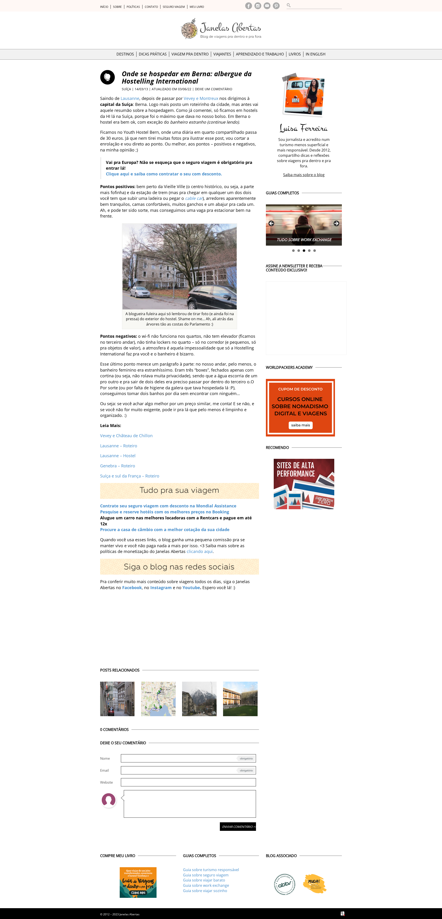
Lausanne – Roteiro (118, 445)
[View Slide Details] (304, 225)
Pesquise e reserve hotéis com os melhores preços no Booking (164, 512)
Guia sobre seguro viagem (206, 875)
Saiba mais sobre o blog (304, 174)
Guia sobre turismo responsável (211, 869)
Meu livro (197, 7)
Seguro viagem (174, 7)
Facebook (248, 5)
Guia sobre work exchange (206, 885)
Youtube (191, 587)
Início (104, 7)
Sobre (117, 7)
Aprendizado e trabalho (260, 54)
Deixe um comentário (213, 89)
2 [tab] (298, 250)
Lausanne (130, 98)
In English (316, 54)
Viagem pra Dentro (190, 54)
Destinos (125, 54)
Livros (295, 54)
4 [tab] (309, 250)
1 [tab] (293, 250)
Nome (105, 758)
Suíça (126, 89)
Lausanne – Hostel (118, 455)
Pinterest (276, 5)
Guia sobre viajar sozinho (205, 890)
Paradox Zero (343, 913)
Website (106, 782)
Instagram (257, 5)
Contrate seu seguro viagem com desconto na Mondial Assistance (168, 506)
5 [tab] (314, 250)
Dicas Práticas (153, 54)
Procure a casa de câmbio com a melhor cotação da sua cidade (165, 529)
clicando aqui (200, 551)
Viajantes (222, 54)
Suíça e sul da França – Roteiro (129, 476)
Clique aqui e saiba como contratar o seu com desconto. (164, 174)
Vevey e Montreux (201, 98)
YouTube (267, 5)
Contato (151, 7)
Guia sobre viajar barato (204, 880)
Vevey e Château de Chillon (126, 435)
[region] (304, 225)
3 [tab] (304, 250)
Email (104, 770)
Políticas (133, 7)
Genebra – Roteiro (117, 465)
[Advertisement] (179, 627)
